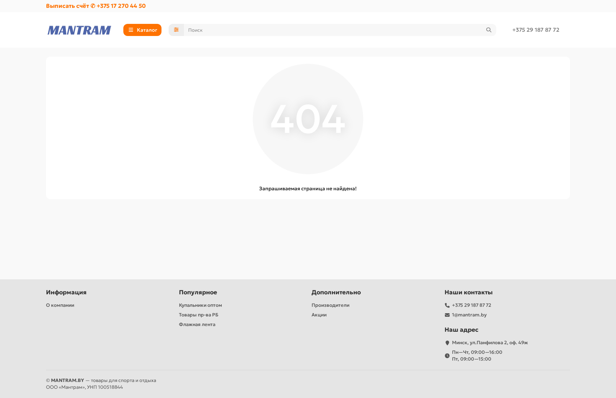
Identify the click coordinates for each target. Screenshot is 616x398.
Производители (330, 305)
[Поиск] (489, 30)
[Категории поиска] (176, 30)
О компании (60, 305)
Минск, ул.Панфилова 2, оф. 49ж (490, 343)
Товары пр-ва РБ (199, 315)
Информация (66, 292)
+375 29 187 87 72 (535, 29)
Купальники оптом (200, 305)
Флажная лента (197, 324)
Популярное (198, 292)
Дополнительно (336, 292)
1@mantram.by (469, 315)
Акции (319, 315)
